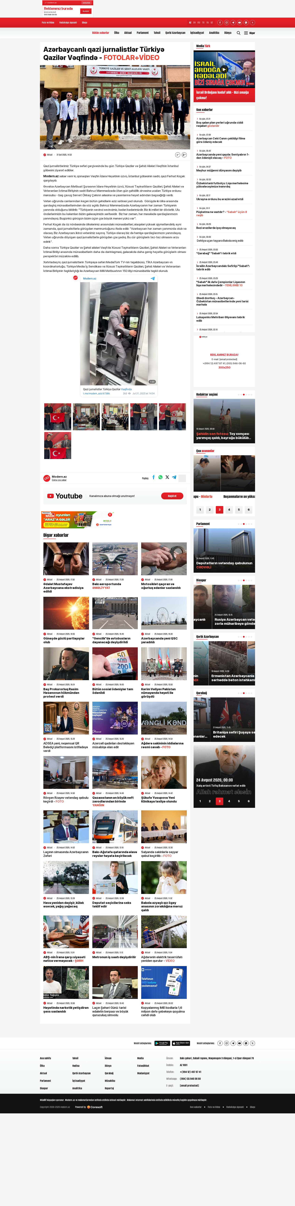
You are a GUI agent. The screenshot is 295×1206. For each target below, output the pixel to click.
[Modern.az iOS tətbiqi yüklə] (181, 1043)
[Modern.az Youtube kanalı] (239, 22)
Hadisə (75, 1066)
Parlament (143, 32)
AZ (190, 22)
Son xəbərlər (196, 1107)
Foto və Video (48, 22)
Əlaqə (84, 22)
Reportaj (109, 1088)
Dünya (227, 32)
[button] (239, 394)
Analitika (214, 32)
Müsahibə (110, 1081)
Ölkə (116, 32)
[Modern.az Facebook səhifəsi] (220, 22)
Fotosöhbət (143, 1066)
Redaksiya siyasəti (68, 22)
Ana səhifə (45, 1058)
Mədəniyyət (143, 1073)
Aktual (128, 32)
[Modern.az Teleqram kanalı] (233, 22)
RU (199, 22)
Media (140, 1058)
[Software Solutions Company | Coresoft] (95, 1107)
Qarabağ (109, 1073)
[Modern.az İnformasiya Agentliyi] (53, 1043)
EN (194, 22)
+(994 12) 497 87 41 (190, 1072)
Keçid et (172, 496)
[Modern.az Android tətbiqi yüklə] (162, 1043)
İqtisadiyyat (197, 32)
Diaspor (44, 1088)
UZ (212, 22)
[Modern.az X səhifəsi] (252, 22)
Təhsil (157, 32)
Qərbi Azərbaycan (175, 32)
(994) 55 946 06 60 (190, 1079)
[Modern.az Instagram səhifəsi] (226, 22)
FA (208, 22)
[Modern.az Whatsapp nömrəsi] (246, 22)
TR (203, 22)
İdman (108, 1058)
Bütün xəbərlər (100, 32)
